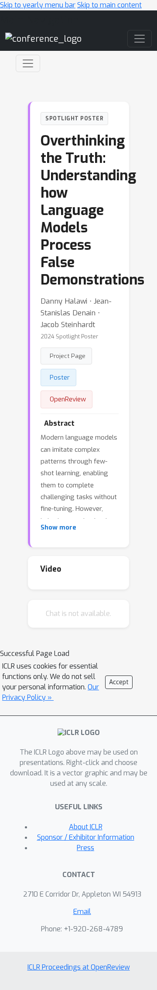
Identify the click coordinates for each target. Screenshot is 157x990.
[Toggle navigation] (28, 63)
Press (85, 847)
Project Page (67, 356)
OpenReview (68, 399)
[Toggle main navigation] (139, 38)
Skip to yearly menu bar (37, 5)
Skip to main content (109, 5)
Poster (60, 377)
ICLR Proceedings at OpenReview (78, 967)
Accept (119, 682)
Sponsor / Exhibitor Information (85, 837)
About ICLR (85, 826)
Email (82, 911)
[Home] (43, 38)
